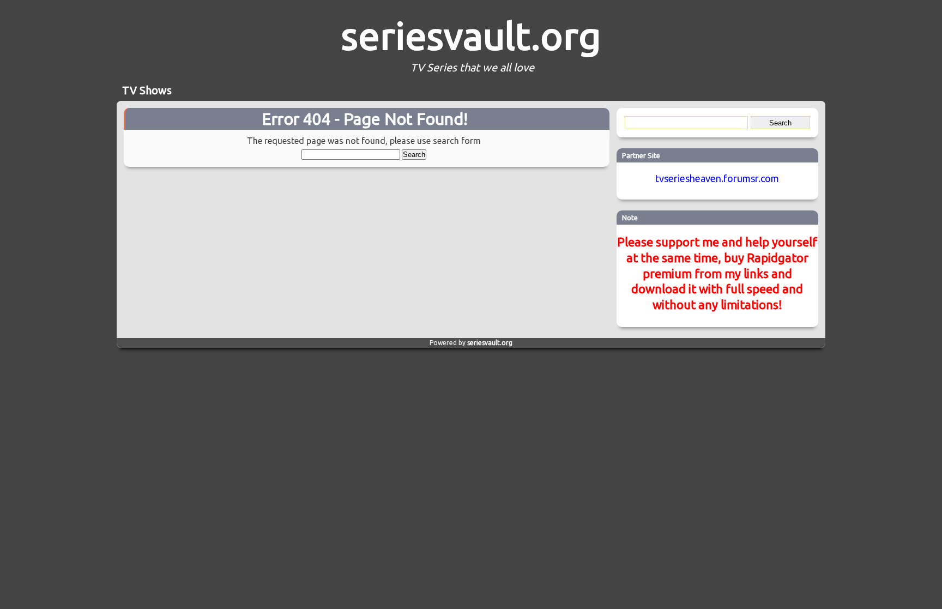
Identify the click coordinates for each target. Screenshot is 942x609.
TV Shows (147, 90)
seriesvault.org (471, 35)
